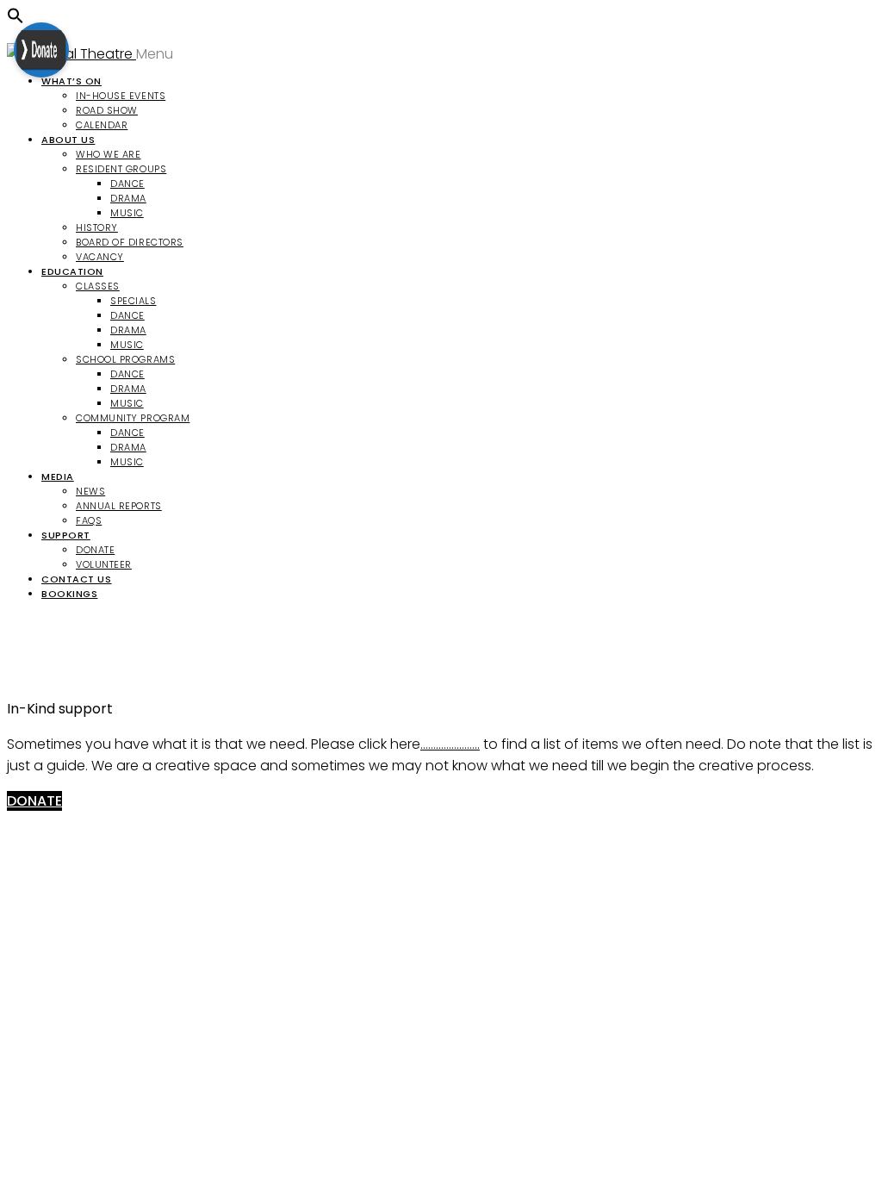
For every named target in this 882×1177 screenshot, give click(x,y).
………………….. (450, 744)
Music (127, 213)
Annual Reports (119, 506)
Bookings (69, 594)
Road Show (107, 110)
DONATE (34, 801)
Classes (98, 286)
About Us (68, 139)
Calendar (101, 125)
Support (65, 535)
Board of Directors (129, 242)
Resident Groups (121, 169)
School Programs (125, 359)
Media (57, 476)
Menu (156, 54)
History (97, 227)
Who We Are (108, 154)
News (90, 491)
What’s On (71, 81)
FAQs (89, 520)
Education (72, 271)
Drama (128, 198)
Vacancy (100, 257)
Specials (133, 301)
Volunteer (104, 564)
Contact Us (76, 579)
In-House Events (120, 96)
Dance (127, 183)
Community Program (132, 418)
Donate (95, 550)
